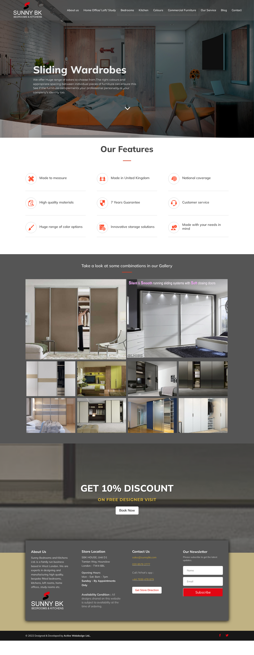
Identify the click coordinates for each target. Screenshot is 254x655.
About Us (38, 552)
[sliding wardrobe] (50, 395)
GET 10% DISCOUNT (127, 488)
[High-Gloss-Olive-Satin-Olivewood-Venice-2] (101, 395)
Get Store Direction (147, 590)
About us (73, 10)
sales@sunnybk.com (144, 557)
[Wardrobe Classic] (203, 432)
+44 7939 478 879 (143, 579)
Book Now (127, 510)
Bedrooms (127, 10)
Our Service (208, 10)
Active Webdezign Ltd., (77, 635)
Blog (224, 10)
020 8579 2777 (141, 564)
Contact (237, 10)
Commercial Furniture (182, 10)
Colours (158, 10)
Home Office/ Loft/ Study (99, 10)
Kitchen (143, 10)
